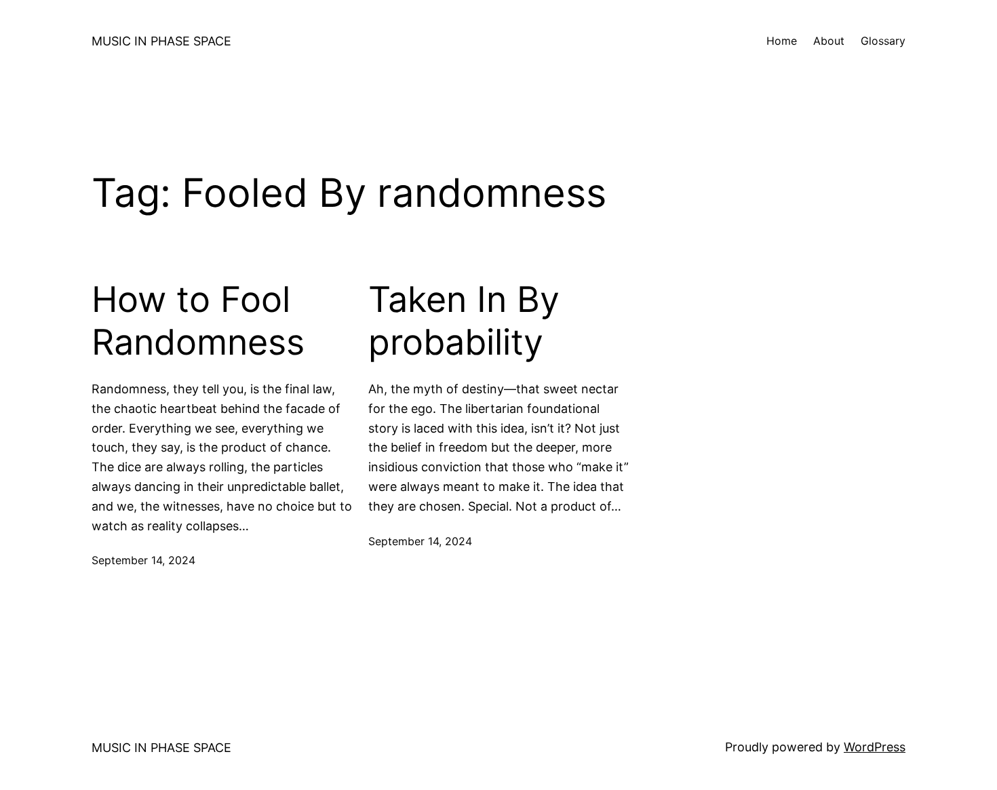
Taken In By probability (464, 321)
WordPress (874, 747)
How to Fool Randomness (198, 321)
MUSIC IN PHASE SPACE (161, 41)
